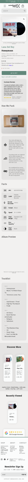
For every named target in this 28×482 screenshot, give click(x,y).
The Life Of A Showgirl (19, 368)
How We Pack (13, 448)
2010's (16, 203)
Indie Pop (15, 55)
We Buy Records (21, 447)
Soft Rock (4, 56)
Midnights (8, 368)
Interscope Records (17, 197)
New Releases (4, 446)
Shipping (12, 446)
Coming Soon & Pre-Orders (4, 450)
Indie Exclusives (4, 452)
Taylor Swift (7, 366)
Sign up (24, 474)
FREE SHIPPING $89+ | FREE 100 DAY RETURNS (15, 1)
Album (16, 208)
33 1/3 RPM (17, 212)
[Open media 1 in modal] (23, 19)
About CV (12, 450)
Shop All (3, 454)
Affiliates (22, 453)
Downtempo (9, 55)
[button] (5, 6)
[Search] (25, 11)
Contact (21, 448)
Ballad (19, 55)
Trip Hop (23, 55)
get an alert (14, 73)
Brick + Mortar (21, 450)
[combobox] (13, 10)
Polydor (16, 195)
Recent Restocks (3, 448)
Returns (12, 447)
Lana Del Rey (8, 47)
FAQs (11, 451)
